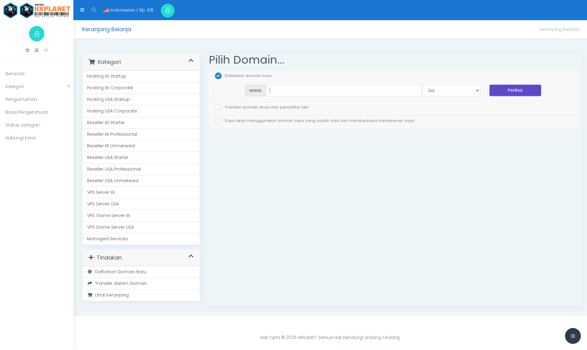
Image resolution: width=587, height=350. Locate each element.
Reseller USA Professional (114, 169)
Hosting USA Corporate (112, 111)
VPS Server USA (103, 204)
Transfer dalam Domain (120, 283)
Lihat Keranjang (111, 295)
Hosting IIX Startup (106, 76)
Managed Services (107, 239)
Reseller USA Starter (107, 157)
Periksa (515, 90)
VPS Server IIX (101, 192)
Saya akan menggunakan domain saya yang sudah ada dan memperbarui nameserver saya (319, 120)
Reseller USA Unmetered (112, 181)
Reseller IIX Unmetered (111, 146)
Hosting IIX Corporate (110, 88)
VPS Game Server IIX (108, 215)
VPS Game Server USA (110, 227)
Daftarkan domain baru (248, 76)
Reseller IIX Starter (106, 123)
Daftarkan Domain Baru (119, 272)
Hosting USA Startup (108, 99)
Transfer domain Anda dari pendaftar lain (266, 107)
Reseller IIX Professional (112, 134)
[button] (27, 50)
